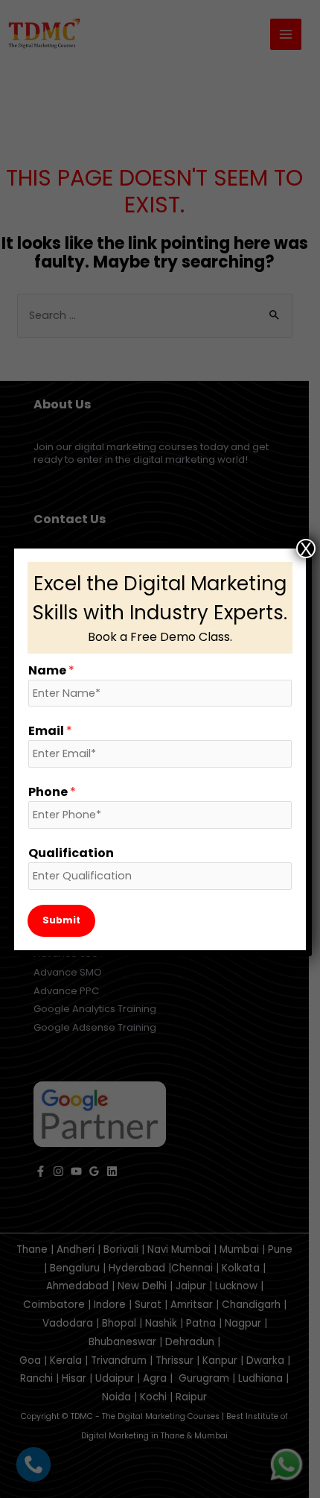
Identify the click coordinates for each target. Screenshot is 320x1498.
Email (50, 730)
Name (51, 670)
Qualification (71, 853)
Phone (52, 791)
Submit (61, 920)
